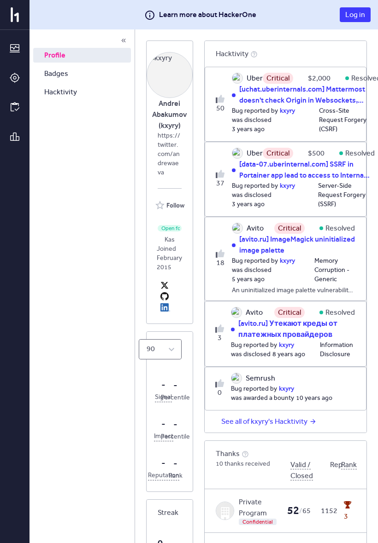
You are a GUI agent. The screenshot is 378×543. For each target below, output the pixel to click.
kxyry (287, 110)
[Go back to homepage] (14, 14)
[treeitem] (82, 55)
